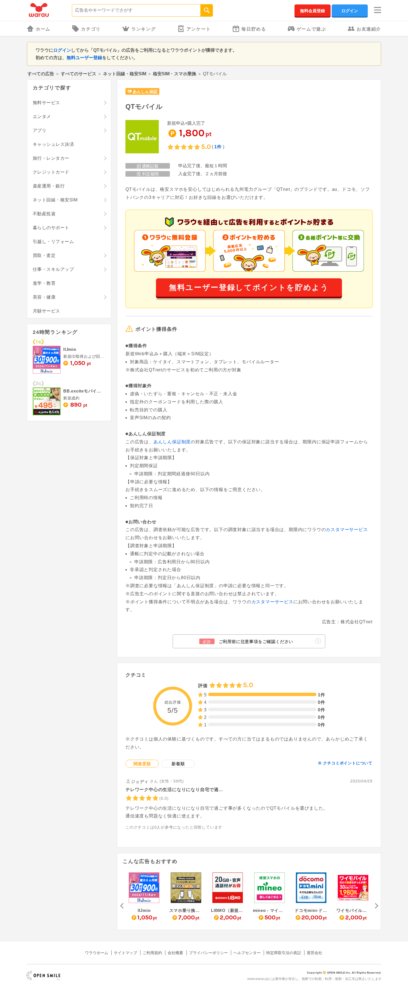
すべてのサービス (78, 73)
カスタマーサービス (347, 529)
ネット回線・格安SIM (124, 73)
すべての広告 (40, 73)
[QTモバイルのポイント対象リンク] (142, 137)
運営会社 (314, 953)
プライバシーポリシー (208, 953)
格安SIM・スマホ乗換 (174, 73)
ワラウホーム (96, 953)
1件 (218, 146)
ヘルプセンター (247, 953)
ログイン (349, 10)
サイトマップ (125, 953)
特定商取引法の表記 (283, 953)
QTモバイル (144, 106)
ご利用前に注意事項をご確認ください (248, 641)
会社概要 (175, 953)
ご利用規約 (152, 953)
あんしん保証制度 (172, 441)
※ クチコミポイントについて (345, 763)
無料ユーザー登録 (84, 57)
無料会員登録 (312, 10)
